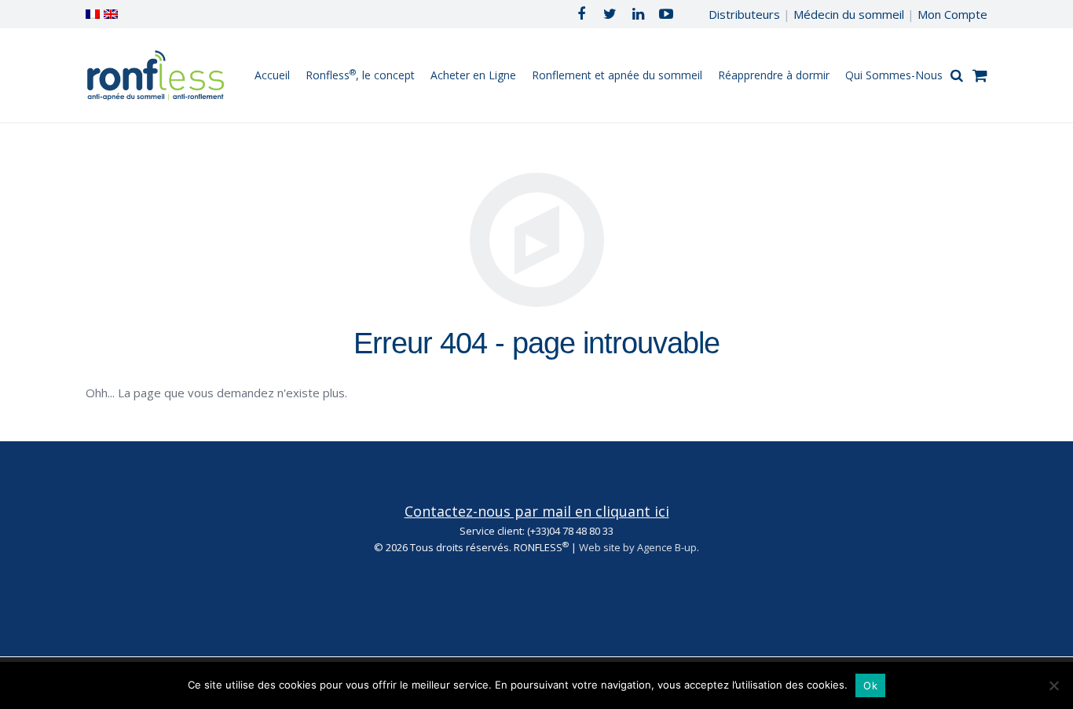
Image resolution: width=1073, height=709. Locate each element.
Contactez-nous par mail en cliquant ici (537, 511)
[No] (1053, 685)
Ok (870, 685)
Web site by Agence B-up (638, 547)
